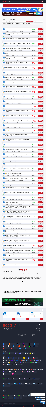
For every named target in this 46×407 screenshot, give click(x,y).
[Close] (42, 5)
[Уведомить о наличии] (42, 31)
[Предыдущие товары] (40, 310)
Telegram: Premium (18, 23)
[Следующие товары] (42, 310)
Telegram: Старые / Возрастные (8, 23)
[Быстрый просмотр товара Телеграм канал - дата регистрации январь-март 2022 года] (38, 247)
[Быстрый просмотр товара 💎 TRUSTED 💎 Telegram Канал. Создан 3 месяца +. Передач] (38, 117)
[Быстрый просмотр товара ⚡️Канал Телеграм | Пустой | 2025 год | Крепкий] (38, 175)
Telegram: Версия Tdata (10, 21)
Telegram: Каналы (30, 21)
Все (3, 21)
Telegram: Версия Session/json (20, 21)
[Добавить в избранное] (40, 31)
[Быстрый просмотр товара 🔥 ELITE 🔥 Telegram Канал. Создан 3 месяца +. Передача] (38, 132)
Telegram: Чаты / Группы (38, 21)
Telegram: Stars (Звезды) (26, 23)
